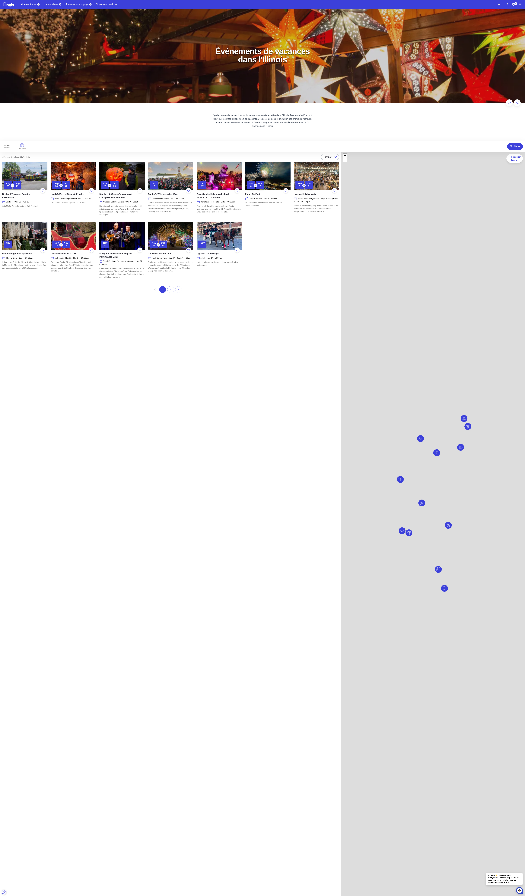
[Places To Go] (60, 4)
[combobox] (499, 4)
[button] (400, 479)
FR (499, 4)
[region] (507, 4)
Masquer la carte (516, 158)
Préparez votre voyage (77, 4)
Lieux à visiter (51, 4)
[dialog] (3, 892)
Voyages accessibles (106, 4)
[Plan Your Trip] (90, 4)
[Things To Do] (38, 4)
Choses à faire (28, 4)
